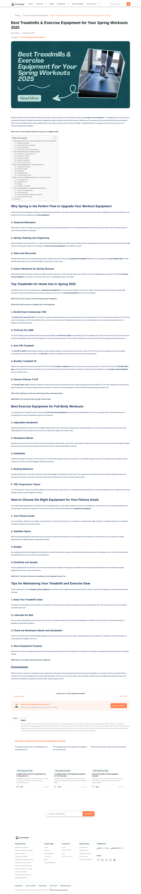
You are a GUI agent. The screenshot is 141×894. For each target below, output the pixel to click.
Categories (61, 4)
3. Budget (19, 184)
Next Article (123, 696)
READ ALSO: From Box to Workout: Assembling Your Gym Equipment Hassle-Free (38, 576)
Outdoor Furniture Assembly (23, 868)
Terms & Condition (30, 885)
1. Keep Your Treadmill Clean (25, 190)
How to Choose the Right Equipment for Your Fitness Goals (31, 177)
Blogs (51, 4)
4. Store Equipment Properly (25, 196)
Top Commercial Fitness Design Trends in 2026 (35, 399)
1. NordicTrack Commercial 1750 (26, 154)
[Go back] (12, 15)
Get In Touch (91, 4)
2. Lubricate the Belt (22, 192)
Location (46, 850)
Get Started (88, 814)
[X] (106, 860)
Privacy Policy (83, 856)
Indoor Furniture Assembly (23, 862)
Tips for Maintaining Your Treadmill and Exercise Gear (29, 188)
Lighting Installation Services (23, 865)
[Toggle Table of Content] (54, 138)
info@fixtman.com (67, 856)
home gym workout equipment (94, 117)
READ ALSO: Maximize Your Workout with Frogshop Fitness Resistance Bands (37, 393)
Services (39, 4)
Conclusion (16, 199)
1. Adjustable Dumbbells (23, 166)
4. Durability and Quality (23, 186)
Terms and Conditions (85, 859)
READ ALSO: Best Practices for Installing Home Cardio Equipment (33, 304)
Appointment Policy (85, 853)
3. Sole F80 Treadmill (22, 158)
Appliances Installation (22, 847)
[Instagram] (102, 860)
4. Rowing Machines (22, 173)
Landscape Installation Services (24, 859)
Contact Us (47, 856)
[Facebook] (98, 860)
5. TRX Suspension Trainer (24, 175)
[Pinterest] (114, 860)
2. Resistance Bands (22, 169)
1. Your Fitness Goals (22, 179)
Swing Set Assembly (21, 871)
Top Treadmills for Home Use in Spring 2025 (26, 151)
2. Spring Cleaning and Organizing (26, 145)
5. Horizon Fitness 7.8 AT (24, 162)
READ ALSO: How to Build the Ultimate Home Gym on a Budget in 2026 (34, 131)
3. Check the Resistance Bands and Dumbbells (29, 194)
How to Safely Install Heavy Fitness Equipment (35, 660)
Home (31, 4)
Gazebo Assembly (20, 853)
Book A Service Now (119, 705)
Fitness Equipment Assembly (35, 15)
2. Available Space (22, 181)
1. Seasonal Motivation (23, 143)
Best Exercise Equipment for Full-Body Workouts (28, 164)
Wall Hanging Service (21, 878)
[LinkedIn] (110, 860)
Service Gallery (78, 4)
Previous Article (19, 696)
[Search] (128, 4)
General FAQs (83, 847)
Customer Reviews (50, 862)
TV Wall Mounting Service (22, 875)
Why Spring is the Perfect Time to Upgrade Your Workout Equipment (34, 141)
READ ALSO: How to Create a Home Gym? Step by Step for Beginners (34, 298)
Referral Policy (83, 850)
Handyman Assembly (21, 856)
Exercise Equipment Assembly (24, 850)
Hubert (23, 720)
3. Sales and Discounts (23, 147)
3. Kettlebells (20, 171)
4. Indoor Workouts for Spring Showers (28, 149)
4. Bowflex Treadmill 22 (23, 160)
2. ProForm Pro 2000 (23, 156)
